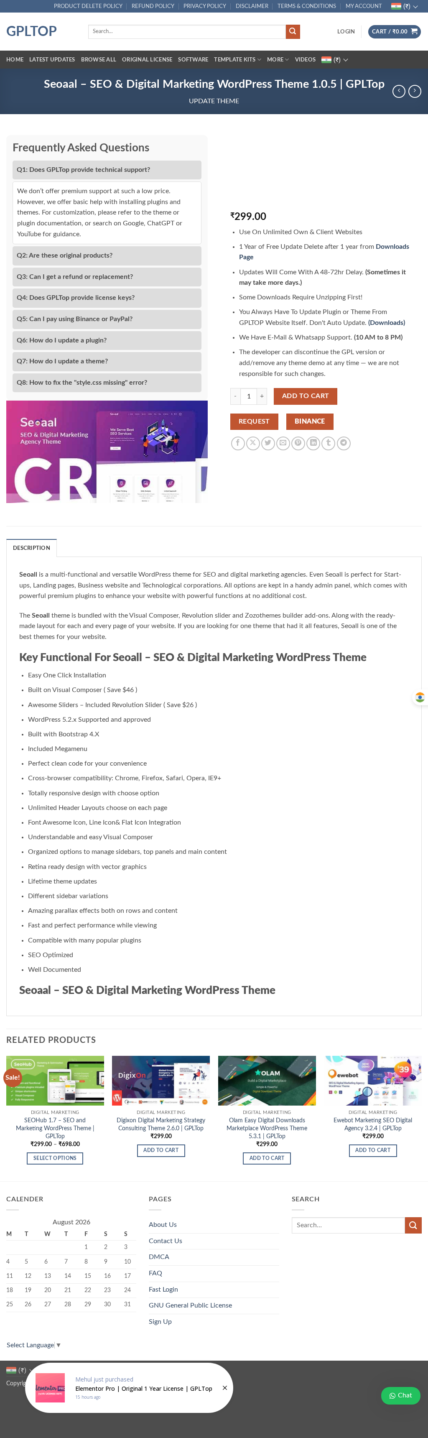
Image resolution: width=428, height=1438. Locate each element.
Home (14, 59)
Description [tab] (31, 548)
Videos (305, 59)
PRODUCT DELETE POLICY (88, 6)
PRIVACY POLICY (204, 6)
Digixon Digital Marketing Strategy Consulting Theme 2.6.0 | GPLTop (161, 1124)
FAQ (155, 1273)
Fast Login (163, 1289)
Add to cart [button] (160, 1150)
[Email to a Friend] (283, 443)
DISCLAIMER (252, 6)
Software (193, 59)
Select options (55, 1158)
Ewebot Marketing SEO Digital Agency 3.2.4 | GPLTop (373, 1124)
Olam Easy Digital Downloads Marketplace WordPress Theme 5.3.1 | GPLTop (267, 1128)
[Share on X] (253, 443)
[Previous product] (414, 91)
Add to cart (305, 396)
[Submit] (293, 32)
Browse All (99, 59)
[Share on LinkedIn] (313, 443)
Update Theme (214, 101)
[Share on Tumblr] (328, 443)
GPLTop (31, 31)
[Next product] (398, 91)
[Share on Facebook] (238, 443)
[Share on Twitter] (268, 443)
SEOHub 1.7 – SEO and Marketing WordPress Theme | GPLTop (55, 1128)
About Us (163, 1224)
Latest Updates (52, 59)
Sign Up (160, 1321)
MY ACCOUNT (364, 6)
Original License (147, 59)
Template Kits (234, 59)
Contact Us (165, 1241)
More (275, 59)
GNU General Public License (190, 1305)
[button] (346, 31)
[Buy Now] (129, 1388)
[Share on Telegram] (344, 443)
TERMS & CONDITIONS (307, 6)
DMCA (159, 1257)
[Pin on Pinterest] (298, 443)
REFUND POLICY (153, 6)
